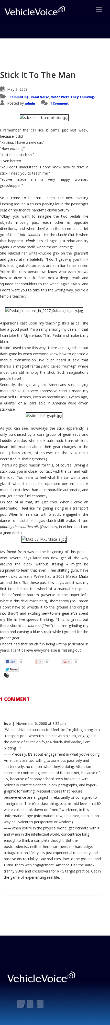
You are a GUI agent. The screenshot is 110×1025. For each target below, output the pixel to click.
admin (30, 103)
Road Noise (40, 97)
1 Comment (59, 103)
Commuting (19, 97)
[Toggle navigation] (99, 9)
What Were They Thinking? (73, 97)
